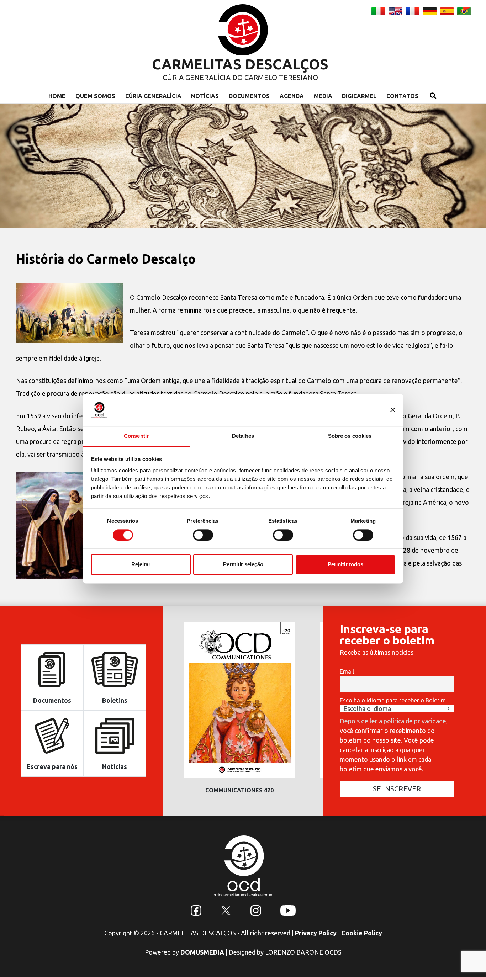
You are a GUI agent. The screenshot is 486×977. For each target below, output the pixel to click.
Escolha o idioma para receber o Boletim (393, 700)
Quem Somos (95, 96)
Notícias (205, 96)
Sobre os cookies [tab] (350, 436)
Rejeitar (140, 565)
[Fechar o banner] (392, 409)
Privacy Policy (316, 932)
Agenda (292, 96)
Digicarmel (359, 96)
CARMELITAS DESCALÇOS (240, 64)
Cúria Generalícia (153, 96)
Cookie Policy (361, 932)
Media (323, 96)
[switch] (203, 535)
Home (56, 96)
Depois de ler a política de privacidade (393, 720)
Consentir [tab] (136, 436)
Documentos (249, 96)
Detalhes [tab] (243, 436)
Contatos (402, 96)
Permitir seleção (243, 565)
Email (347, 671)
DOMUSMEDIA (202, 952)
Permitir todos (345, 565)
